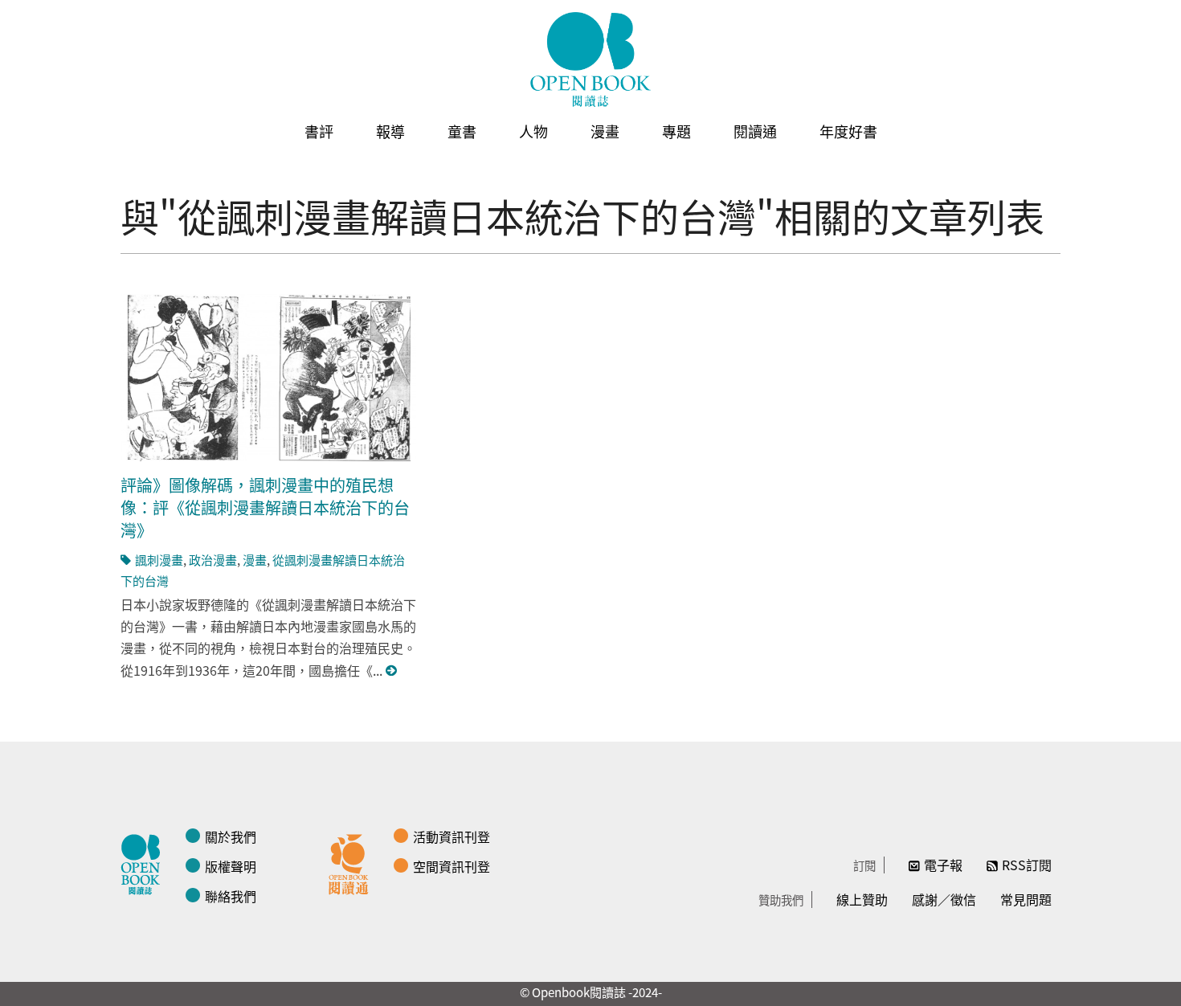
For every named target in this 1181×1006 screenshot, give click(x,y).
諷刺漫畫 (159, 559)
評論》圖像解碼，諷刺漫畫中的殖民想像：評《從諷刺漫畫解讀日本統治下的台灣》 (265, 507)
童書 (461, 131)
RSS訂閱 (1027, 864)
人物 (533, 131)
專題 (676, 131)
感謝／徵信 (944, 899)
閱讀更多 (392, 670)
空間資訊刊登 (451, 866)
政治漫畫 (213, 559)
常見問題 (1026, 899)
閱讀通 (755, 131)
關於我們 (230, 836)
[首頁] (590, 59)
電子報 (943, 864)
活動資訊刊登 (451, 836)
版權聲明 (230, 866)
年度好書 (848, 131)
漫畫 (604, 131)
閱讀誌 (145, 862)
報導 (390, 131)
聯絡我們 (230, 896)
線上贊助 (862, 899)
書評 (318, 131)
